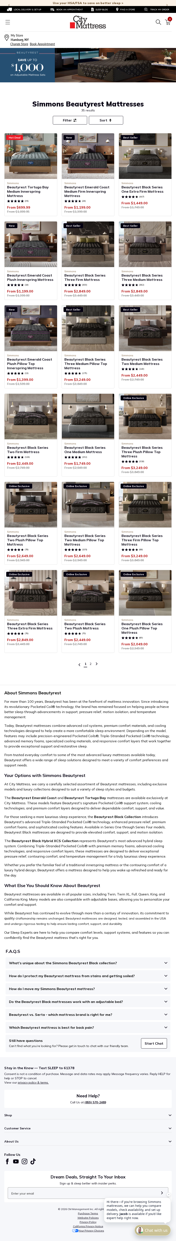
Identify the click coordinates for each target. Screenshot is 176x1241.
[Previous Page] (79, 664)
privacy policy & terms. (33, 1082)
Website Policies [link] (88, 1217)
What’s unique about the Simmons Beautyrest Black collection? (63, 963)
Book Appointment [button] (42, 44)
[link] (24, 9)
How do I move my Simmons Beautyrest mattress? (52, 989)
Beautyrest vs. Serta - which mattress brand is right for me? (60, 1014)
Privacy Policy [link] (88, 1222)
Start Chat (154, 1043)
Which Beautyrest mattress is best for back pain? (51, 1027)
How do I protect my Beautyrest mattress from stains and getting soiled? (72, 976)
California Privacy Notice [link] (88, 1226)
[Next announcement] (167, 5)
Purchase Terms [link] (88, 1213)
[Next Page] (96, 664)
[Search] (158, 22)
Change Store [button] (19, 44)
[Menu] (7, 22)
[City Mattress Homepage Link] (88, 22)
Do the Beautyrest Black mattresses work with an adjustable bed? (66, 1002)
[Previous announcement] (9, 5)
